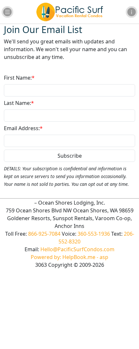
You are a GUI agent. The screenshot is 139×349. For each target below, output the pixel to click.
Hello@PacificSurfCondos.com (77, 249)
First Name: (19, 77)
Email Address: (23, 128)
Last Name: (19, 103)
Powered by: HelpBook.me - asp (69, 257)
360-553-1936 (94, 233)
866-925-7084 (44, 233)
